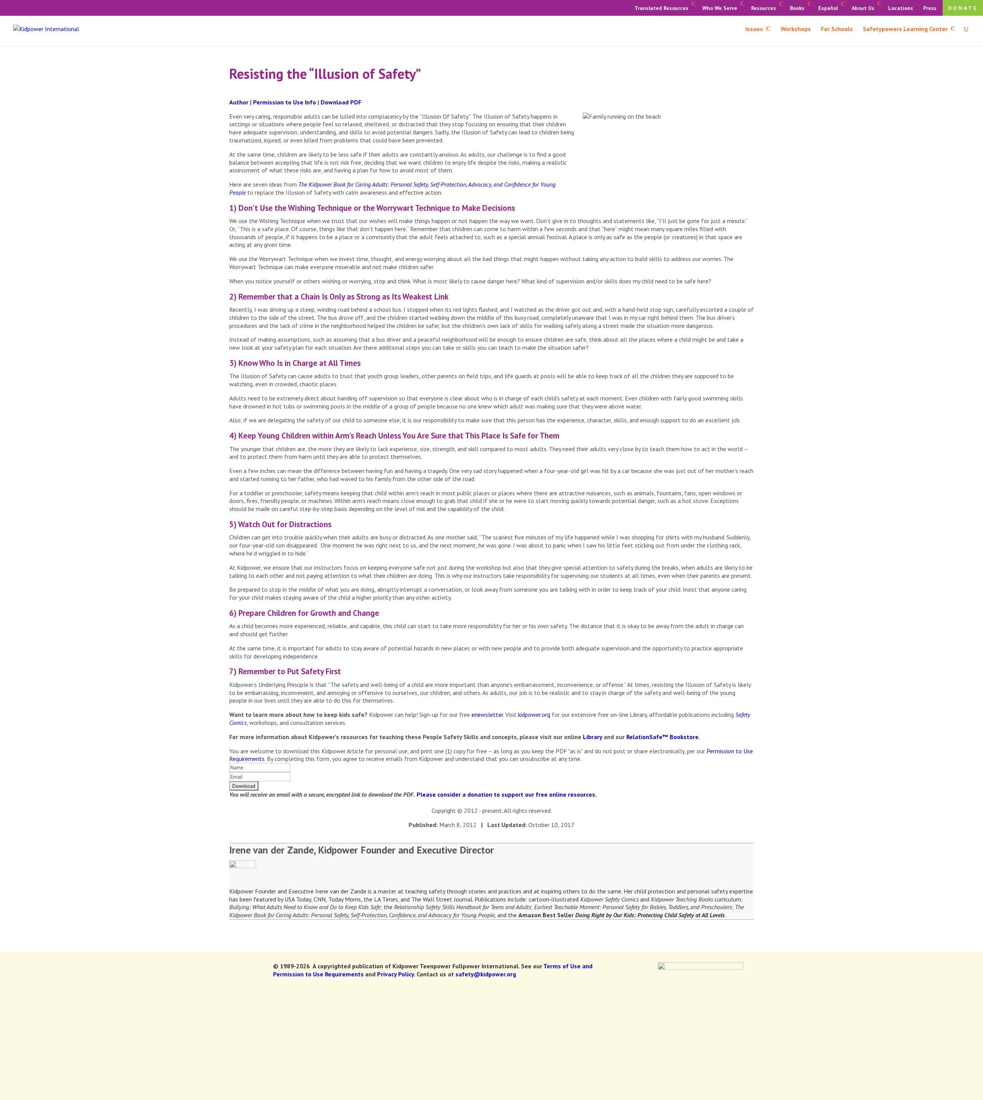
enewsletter (487, 714)
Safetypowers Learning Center (905, 29)
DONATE (963, 8)
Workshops (796, 29)
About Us (863, 8)
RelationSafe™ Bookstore (662, 737)
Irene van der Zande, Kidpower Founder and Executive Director (361, 850)
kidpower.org (534, 714)
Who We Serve (719, 8)
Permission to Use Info (284, 102)
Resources (763, 8)
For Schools (837, 29)
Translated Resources (661, 8)
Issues (754, 29)
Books (797, 8)
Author (238, 102)
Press (930, 8)
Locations (900, 8)
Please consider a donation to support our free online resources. (507, 794)
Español (828, 8)
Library (592, 737)
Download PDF (341, 102)
